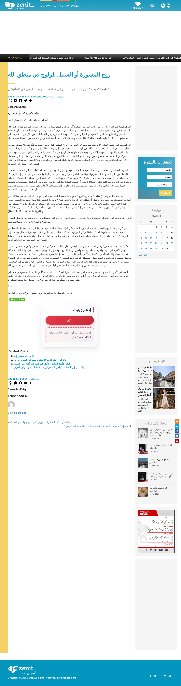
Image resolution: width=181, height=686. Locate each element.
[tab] (147, 513)
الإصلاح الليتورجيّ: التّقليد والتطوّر (159, 460)
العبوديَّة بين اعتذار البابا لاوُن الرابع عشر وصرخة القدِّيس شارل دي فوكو (160, 432)
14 (151, 238)
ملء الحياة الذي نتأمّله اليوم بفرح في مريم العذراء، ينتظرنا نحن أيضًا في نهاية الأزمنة (145, 373)
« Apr (140, 255)
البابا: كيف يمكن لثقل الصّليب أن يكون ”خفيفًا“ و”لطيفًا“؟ (161, 475)
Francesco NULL (39, 97)
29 (156, 248)
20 (146, 243)
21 (151, 243)
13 (146, 238)
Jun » (146, 255)
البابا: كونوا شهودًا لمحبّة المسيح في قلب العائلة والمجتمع (30, 57)
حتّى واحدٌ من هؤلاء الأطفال (83, 57)
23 (161, 243)
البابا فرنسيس (46, 6)
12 (140, 238)
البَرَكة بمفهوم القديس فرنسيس (158, 489)
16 (161, 238)
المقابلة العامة (57, 97)
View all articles (17, 412)
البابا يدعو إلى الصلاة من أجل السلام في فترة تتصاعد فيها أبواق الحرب (49, 367)
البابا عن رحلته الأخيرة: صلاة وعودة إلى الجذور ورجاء (40, 359)
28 (151, 248)
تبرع (77, 6)
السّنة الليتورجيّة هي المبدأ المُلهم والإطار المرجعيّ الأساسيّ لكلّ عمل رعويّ (145, 395)
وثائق (73, 6)
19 (140, 243)
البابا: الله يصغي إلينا (23, 355)
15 (156, 238)
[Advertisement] (90, 32)
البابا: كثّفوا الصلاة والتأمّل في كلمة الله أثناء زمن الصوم (41, 363)
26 (140, 248)
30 (161, 248)
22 (156, 243)
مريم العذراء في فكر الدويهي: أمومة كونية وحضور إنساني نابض (139, 57)
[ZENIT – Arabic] (22, 5)
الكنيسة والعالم (63, 6)
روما (54, 6)
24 (167, 243)
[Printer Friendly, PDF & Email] (17, 299)
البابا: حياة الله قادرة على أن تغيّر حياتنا (160, 446)
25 (172, 243)
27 (146, 248)
